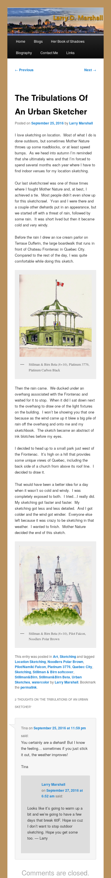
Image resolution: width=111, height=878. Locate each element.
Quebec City (82, 666)
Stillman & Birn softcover (53, 671)
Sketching (68, 656)
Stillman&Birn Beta (54, 677)
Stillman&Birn (26, 677)
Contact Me (49, 52)
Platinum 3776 (59, 666)
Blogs (38, 41)
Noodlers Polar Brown (65, 661)
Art (55, 656)
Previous (24, 69)
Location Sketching (30, 661)
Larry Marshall (81, 123)
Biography (24, 52)
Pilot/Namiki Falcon (30, 666)
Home (20, 41)
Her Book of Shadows (68, 41)
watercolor (40, 682)
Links (70, 52)
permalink (28, 687)
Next (90, 69)
